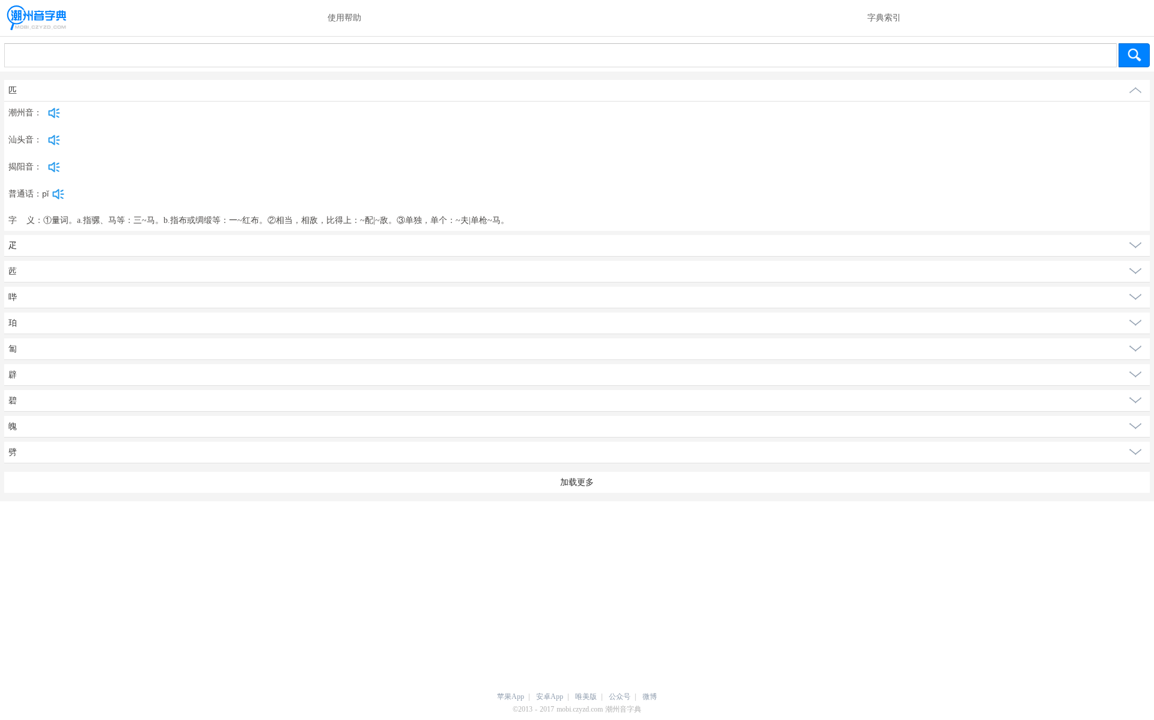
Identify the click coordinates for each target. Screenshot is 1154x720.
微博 (650, 696)
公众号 (619, 696)
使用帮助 (344, 17)
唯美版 (586, 696)
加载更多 (577, 482)
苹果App (510, 696)
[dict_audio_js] (54, 113)
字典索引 (884, 17)
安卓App (549, 696)
